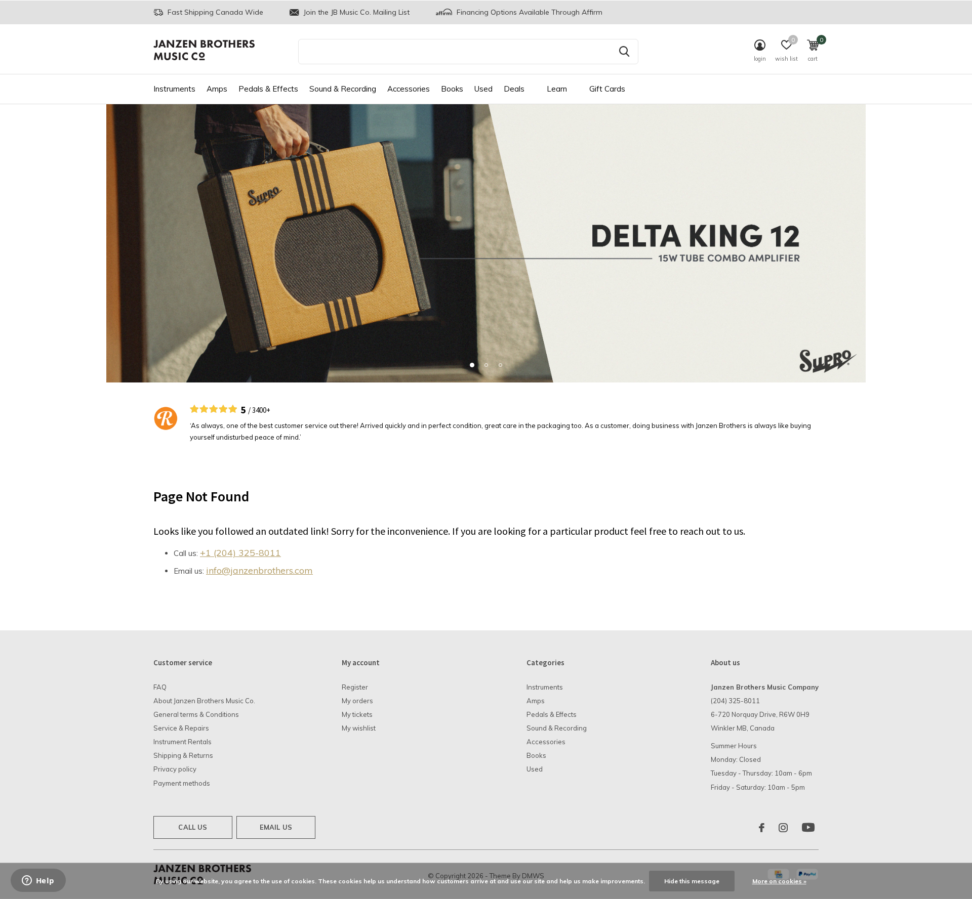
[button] (472, 365)
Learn (557, 89)
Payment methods (181, 783)
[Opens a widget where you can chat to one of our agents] (38, 881)
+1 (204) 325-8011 (240, 553)
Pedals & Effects (268, 89)
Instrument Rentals (182, 742)
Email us (276, 827)
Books (452, 89)
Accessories (408, 89)
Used (483, 89)
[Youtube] (808, 828)
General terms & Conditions (196, 714)
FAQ (160, 687)
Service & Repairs (181, 728)
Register (355, 687)
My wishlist (359, 728)
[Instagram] (783, 828)
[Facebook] (761, 828)
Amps (217, 89)
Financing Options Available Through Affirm (528, 12)
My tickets (357, 714)
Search (624, 51)
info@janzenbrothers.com (259, 570)
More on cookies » (779, 881)
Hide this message (691, 881)
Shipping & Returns (183, 755)
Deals (514, 89)
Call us (192, 827)
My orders (357, 701)
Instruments (174, 89)
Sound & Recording (342, 89)
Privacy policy (174, 769)
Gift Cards (607, 89)
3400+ (261, 410)
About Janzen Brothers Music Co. (204, 701)
